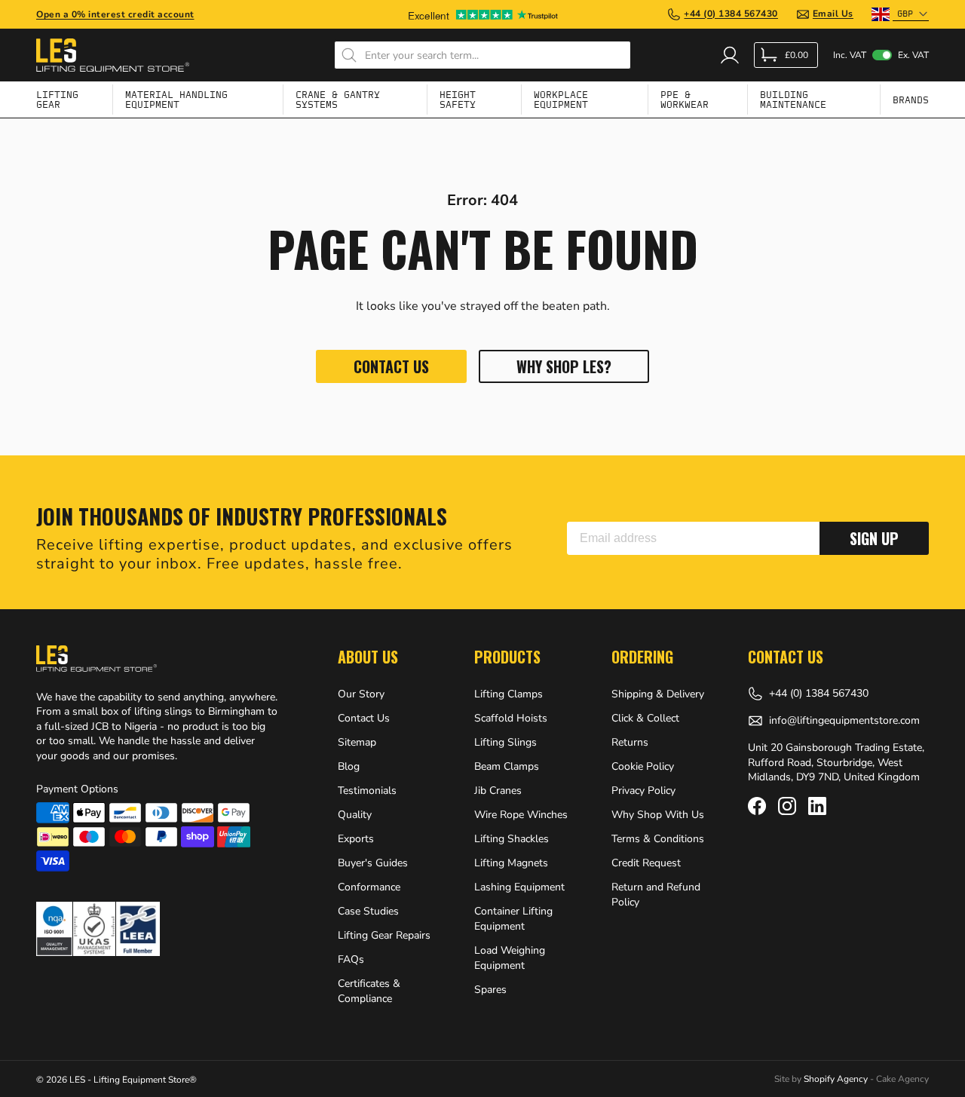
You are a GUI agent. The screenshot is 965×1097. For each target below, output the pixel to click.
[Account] (730, 55)
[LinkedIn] (817, 806)
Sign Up (874, 538)
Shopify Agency (836, 1079)
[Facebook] (757, 806)
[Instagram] (787, 806)
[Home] (112, 55)
